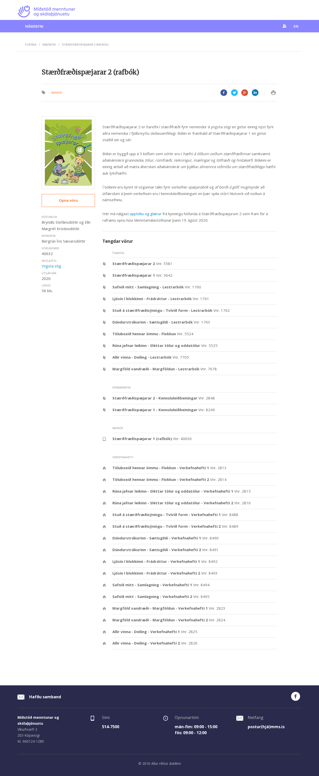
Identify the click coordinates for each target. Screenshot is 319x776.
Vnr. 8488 (175, 514)
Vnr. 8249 (163, 409)
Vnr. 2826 (154, 643)
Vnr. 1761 (160, 298)
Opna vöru (68, 200)
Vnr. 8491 (165, 549)
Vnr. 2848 (163, 397)
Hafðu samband (44, 697)
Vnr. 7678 (164, 368)
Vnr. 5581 (142, 263)
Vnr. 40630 (152, 438)
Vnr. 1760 (156, 286)
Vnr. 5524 (152, 333)
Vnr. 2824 (168, 619)
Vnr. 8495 (161, 596)
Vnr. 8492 (165, 561)
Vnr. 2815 (181, 491)
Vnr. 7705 (150, 357)
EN (296, 26)
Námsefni (34, 26)
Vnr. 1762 (171, 310)
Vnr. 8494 (161, 584)
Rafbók (56, 92)
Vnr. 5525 (165, 345)
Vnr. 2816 (181, 502)
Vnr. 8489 (175, 526)
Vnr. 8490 (165, 537)
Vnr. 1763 (161, 322)
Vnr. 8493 (165, 573)
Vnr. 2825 (154, 631)
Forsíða (30, 44)
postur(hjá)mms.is (266, 726)
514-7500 (110, 726)
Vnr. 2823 (168, 608)
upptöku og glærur (145, 213)
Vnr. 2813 (169, 467)
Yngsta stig (51, 265)
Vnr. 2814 (169, 479)
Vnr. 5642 (142, 275)
